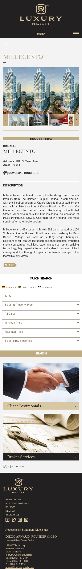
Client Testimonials (24, 405)
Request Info (41, 138)
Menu (41, 33)
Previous (5, 120)
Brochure (23, 173)
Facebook (8, 519)
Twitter (14, 519)
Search (41, 353)
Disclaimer (41, 529)
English (47, 287)
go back (5, 46)
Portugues (29, 287)
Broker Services (21, 456)
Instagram (26, 519)
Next (76, 120)
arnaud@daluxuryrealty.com (19, 567)
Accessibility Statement (19, 529)
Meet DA (10, 511)
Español (11, 287)
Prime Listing (13, 499)
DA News (10, 507)
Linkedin (20, 519)
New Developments (17, 503)
